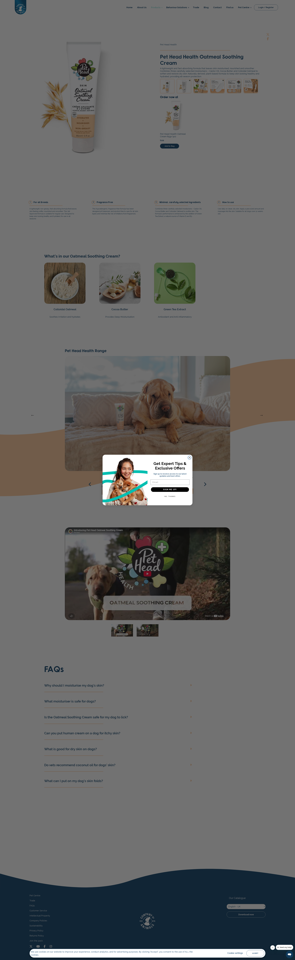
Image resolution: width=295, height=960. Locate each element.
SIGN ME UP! (170, 489)
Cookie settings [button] (235, 953)
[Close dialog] (189, 457)
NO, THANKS (170, 496)
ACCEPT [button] (255, 953)
